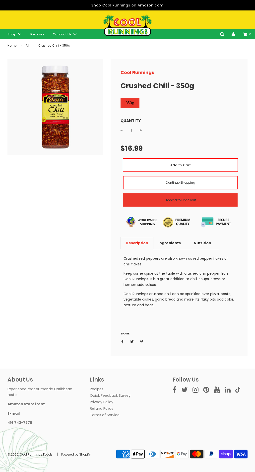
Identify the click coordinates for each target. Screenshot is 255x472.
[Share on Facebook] (124, 341)
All (27, 45)
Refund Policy (101, 408)
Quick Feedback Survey (110, 395)
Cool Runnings (137, 72)
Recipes (37, 34)
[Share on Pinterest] (141, 341)
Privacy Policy (101, 401)
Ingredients (169, 242)
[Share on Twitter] (132, 341)
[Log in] (233, 34)
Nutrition (202, 242)
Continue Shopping (180, 182)
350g (130, 102)
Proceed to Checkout (180, 200)
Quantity (131, 120)
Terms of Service (105, 414)
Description (137, 242)
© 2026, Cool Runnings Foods (30, 454)
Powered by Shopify (76, 454)
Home (11, 45)
